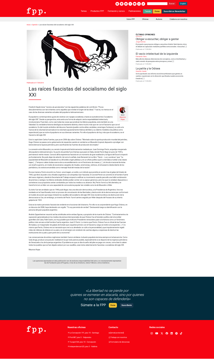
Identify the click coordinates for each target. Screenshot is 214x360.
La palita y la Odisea (161, 74)
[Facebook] (126, 4)
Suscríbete (126, 305)
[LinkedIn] (121, 4)
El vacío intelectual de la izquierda (161, 58)
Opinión (35, 25)
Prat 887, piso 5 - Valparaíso (80, 337)
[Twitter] (130, 4)
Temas (84, 11)
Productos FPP (97, 11)
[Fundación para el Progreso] (36, 11)
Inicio (29, 25)
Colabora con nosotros (178, 19)
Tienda (148, 11)
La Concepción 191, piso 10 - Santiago (84, 333)
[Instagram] (139, 4)
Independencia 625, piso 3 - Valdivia (83, 347)
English (183, 4)
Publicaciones (135, 11)
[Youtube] (134, 4)
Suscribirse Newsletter (174, 11)
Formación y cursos (116, 11)
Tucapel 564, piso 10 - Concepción (83, 342)
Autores (159, 19)
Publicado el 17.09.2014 (35, 83)
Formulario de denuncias (120, 342)
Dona (157, 11)
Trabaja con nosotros (118, 337)
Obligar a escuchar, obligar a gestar (161, 44)
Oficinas (145, 19)
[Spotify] (117, 4)
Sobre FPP (131, 19)
